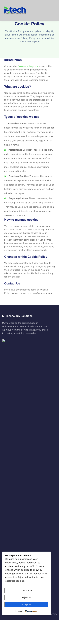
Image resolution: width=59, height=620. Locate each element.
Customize (26, 590)
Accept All (26, 604)
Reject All (26, 597)
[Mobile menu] (55, 5)
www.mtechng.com (28, 66)
